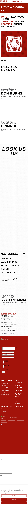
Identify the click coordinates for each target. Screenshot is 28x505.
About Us (17, 396)
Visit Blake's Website (13, 417)
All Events (3, 409)
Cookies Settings (14, 495)
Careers (19, 406)
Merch (5, 269)
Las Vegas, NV (4, 385)
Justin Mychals (14, 299)
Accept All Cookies (14, 502)
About (18, 394)
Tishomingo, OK (5, 394)
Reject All (14, 499)
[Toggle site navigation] (25, 1)
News (16, 401)
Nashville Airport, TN (6, 390)
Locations (7, 381)
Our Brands (17, 403)
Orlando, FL (4, 392)
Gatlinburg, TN (15, 1)
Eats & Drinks (9, 262)
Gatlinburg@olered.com (7, 322)
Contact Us (8, 272)
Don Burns (11, 93)
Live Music (7, 258)
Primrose (10, 126)
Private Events (10, 265)
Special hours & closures (7, 333)
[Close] (26, 487)
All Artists (3, 411)
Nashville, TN (4, 387)
